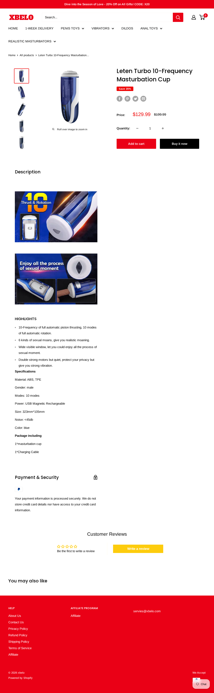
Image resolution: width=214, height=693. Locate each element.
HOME (13, 28)
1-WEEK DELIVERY (39, 28)
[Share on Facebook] (119, 99)
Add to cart (136, 143)
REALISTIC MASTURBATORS (29, 41)
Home (11, 55)
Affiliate (13, 654)
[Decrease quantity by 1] (137, 128)
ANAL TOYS (149, 28)
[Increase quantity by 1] (162, 128)
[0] (202, 17)
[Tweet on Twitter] (135, 99)
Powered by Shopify (20, 677)
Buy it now (179, 143)
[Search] (178, 17)
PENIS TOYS (70, 28)
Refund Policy (17, 635)
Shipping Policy (18, 641)
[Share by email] (143, 99)
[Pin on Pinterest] (127, 99)
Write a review (138, 548)
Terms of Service (20, 648)
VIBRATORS (101, 28)
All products (27, 55)
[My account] (194, 17)
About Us (14, 615)
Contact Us (16, 622)
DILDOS (127, 28)
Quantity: (123, 128)
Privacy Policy (18, 628)
